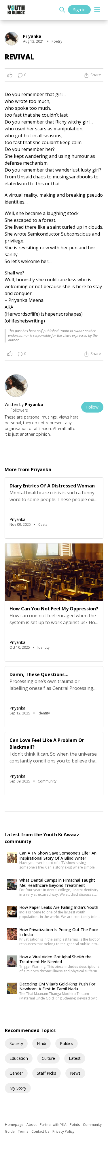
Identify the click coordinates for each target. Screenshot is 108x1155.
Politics (66, 1043)
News (75, 1073)
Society (16, 1043)
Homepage (14, 1124)
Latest (75, 1058)
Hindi (41, 1043)
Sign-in (79, 9)
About (31, 1124)
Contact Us (40, 1131)
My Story (18, 1088)
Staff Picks (46, 1073)
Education (19, 1058)
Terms (23, 1131)
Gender (16, 1073)
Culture (48, 1058)
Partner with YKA (53, 1124)
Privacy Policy (63, 1131)
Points (75, 1124)
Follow (92, 407)
